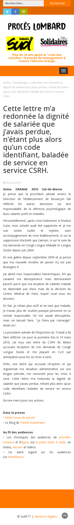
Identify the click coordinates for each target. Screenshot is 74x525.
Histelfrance (16, 457)
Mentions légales (45, 516)
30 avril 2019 (13, 182)
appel (24, 442)
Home (6, 82)
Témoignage (20, 82)
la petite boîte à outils (51, 442)
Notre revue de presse (20, 418)
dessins (18, 447)
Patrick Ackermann (32, 422)
